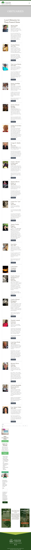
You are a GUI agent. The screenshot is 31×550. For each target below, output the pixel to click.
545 (23, 425)
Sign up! (5, 502)
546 (25, 425)
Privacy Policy (12, 549)
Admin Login (19, 549)
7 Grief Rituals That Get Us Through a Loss (5, 461)
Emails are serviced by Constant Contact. (4, 500)
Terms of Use (15, 549)
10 (19, 425)
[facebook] (14, 545)
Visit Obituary (13, 60)
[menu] (29, 3)
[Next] (27, 425)
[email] (16, 545)
